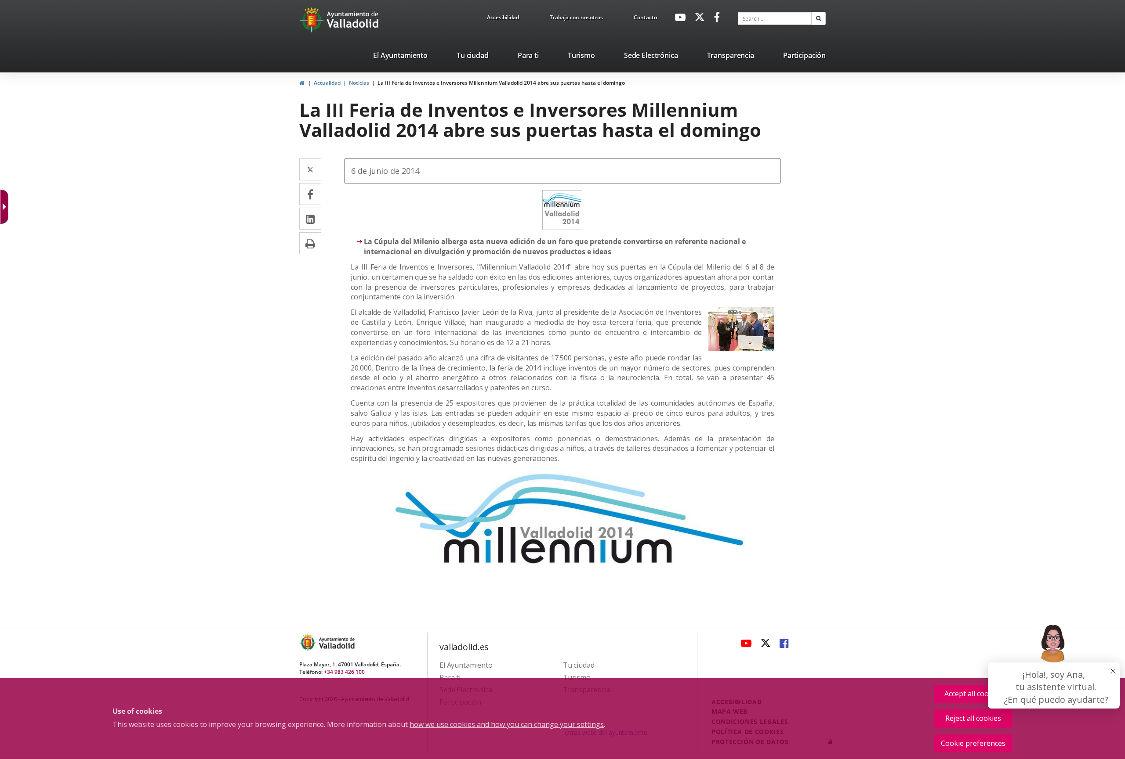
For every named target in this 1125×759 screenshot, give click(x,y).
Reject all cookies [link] (973, 718)
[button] (818, 18)
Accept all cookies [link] (973, 693)
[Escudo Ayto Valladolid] (308, 642)
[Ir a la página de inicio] (312, 20)
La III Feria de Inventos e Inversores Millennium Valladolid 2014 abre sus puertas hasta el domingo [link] (501, 82)
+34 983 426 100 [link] (344, 672)
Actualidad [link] (327, 82)
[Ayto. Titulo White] (353, 20)
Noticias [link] (359, 82)
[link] (503, 19)
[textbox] (775, 18)
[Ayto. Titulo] (336, 642)
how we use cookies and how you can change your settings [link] (507, 724)
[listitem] (400, 57)
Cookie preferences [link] (973, 743)
